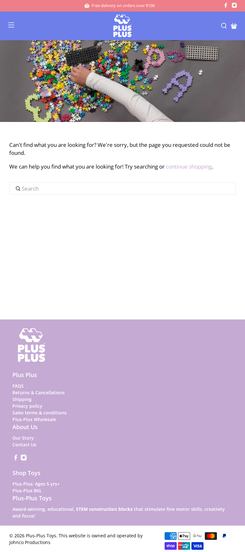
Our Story (23, 438)
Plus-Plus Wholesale (34, 419)
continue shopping (189, 166)
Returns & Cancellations (38, 392)
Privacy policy (27, 406)
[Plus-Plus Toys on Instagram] (234, 6)
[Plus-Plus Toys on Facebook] (225, 6)
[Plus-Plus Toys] (122, 26)
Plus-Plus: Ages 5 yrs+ (36, 484)
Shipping (22, 399)
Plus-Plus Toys (41, 536)
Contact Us (24, 445)
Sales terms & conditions (39, 413)
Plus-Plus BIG (26, 491)
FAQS (18, 386)
